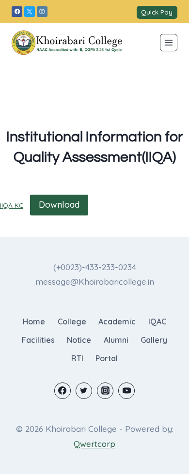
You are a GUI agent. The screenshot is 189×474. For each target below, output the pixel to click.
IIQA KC (11, 205)
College (72, 321)
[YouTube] (126, 390)
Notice (79, 340)
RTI (77, 358)
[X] (29, 11)
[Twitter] (84, 390)
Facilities (38, 340)
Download (59, 204)
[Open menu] (168, 42)
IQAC (157, 321)
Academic (117, 321)
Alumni (116, 340)
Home (34, 321)
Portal (106, 358)
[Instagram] (42, 11)
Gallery (154, 340)
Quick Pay (157, 12)
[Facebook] (17, 11)
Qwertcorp (94, 444)
